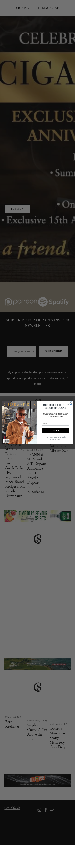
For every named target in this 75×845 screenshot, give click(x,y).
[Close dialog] (70, 403)
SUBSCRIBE (55, 431)
